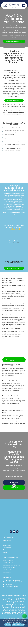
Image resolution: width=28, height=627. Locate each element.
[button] (23, 5)
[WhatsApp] (17, 531)
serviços (22, 83)
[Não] (24, 623)
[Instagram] (11, 531)
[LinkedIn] (14, 531)
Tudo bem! (7, 624)
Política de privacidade (18, 624)
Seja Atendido (13, 487)
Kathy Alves (13, 29)
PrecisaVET (16, 243)
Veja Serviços (15, 482)
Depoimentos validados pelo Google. (14, 262)
